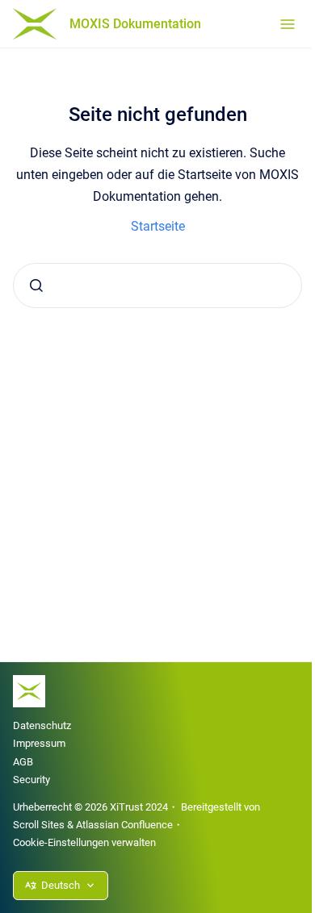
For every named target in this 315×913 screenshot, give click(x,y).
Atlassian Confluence (124, 825)
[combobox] (157, 285)
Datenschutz (42, 725)
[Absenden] (36, 285)
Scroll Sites (39, 825)
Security (31, 779)
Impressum (39, 743)
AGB (23, 762)
